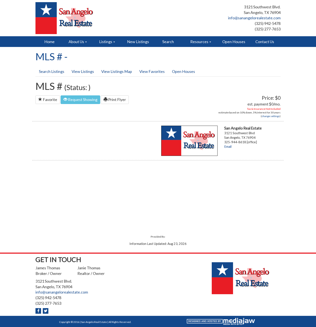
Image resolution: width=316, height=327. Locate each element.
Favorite (49, 99)
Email (228, 146)
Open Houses (233, 41)
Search (168, 41)
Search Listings (51, 71)
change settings (271, 116)
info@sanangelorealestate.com (254, 17)
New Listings (138, 41)
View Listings (83, 71)
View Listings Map (116, 71)
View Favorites (152, 71)
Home (49, 41)
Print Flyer (116, 99)
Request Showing (82, 99)
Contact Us (264, 41)
